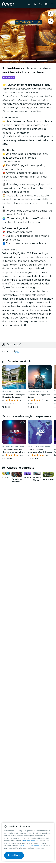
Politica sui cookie (29, 840)
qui (17, 351)
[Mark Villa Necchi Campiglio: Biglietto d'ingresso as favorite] (22, 368)
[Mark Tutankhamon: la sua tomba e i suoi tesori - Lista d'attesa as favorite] (51, 21)
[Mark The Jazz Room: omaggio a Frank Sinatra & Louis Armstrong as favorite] (48, 423)
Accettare (14, 855)
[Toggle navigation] (52, 4)
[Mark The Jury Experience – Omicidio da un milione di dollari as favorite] (22, 423)
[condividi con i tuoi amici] (51, 14)
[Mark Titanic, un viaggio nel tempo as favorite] (48, 368)
